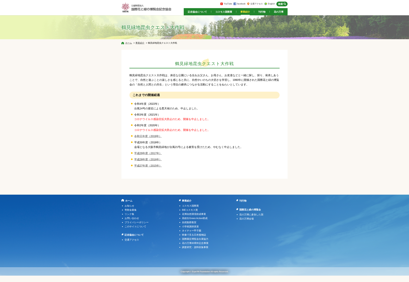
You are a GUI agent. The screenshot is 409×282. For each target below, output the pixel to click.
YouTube (228, 4)
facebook (241, 4)
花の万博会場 (246, 218)
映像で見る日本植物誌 (194, 234)
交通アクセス (256, 4)
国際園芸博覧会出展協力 (195, 239)
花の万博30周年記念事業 (195, 243)
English (271, 4)
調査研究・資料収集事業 (195, 247)
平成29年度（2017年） (148, 153)
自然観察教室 (189, 222)
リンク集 (129, 214)
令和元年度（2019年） (148, 136)
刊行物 (262, 11)
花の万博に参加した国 (251, 214)
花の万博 (278, 11)
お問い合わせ (132, 218)
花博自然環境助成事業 (194, 214)
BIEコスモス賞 (190, 210)
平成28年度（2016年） (148, 159)
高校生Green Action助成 (195, 218)
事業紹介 (245, 11)
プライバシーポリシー (137, 222)
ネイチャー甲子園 (191, 230)
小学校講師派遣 (190, 226)
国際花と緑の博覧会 (250, 209)
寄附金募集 (131, 210)
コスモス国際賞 (223, 11)
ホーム (128, 43)
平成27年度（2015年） (148, 165)
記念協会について (197, 11)
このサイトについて (135, 226)
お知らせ (129, 205)
